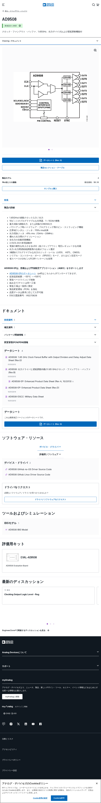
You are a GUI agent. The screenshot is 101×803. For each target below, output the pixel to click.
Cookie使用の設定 (40, 798)
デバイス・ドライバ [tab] (48, 446)
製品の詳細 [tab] (9, 207)
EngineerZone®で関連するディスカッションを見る (24, 630)
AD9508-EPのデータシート (22, 273)
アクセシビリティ (9, 749)
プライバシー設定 (9, 770)
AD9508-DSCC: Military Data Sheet (26, 396)
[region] (50, 791)
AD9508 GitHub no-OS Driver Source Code (30, 469)
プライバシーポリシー (11, 760)
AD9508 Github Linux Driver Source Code (29, 474)
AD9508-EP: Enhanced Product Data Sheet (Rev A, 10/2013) (42, 381)
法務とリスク (7, 739)
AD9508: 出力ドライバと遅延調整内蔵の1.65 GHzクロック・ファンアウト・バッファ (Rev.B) (49, 371)
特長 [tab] (6, 200)
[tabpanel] (50, 256)
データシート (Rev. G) (52, 160)
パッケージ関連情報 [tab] (15, 334)
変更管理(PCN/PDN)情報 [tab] (16, 342)
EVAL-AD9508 (29, 557)
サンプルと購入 (50, 188)
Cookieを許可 (59, 798)
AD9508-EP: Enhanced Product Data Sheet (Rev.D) (33, 387)
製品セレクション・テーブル (53, 167)
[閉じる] (97, 783)
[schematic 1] (51, 97)
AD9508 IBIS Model (18, 529)
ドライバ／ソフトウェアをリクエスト (50, 499)
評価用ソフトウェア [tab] (48, 454)
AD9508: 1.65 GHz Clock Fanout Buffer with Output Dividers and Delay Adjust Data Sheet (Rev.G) (49, 359)
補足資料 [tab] (9, 327)
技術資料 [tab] (9, 319)
